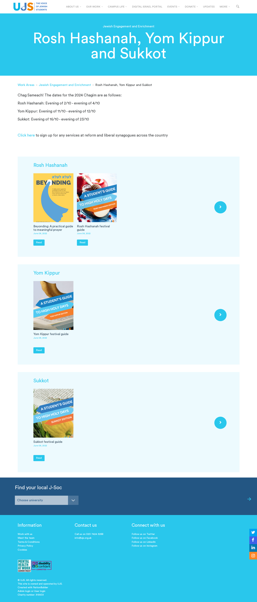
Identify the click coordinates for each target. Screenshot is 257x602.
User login (39, 591)
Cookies (22, 550)
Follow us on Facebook (145, 538)
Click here (26, 135)
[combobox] (46, 500)
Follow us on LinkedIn (144, 542)
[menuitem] (74, 7)
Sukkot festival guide (47, 441)
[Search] (238, 6)
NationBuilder (40, 587)
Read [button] (39, 242)
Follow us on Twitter (143, 534)
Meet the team (26, 538)
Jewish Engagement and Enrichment (65, 84)
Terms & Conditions (29, 542)
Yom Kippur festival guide (51, 334)
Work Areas (26, 84)
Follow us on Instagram (144, 546)
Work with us (25, 534)
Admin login (24, 591)
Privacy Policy (25, 546)
